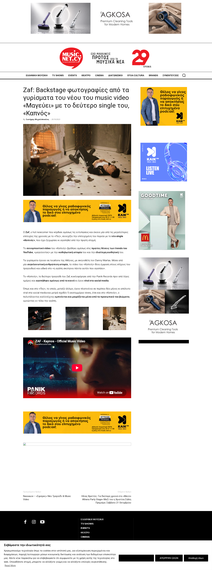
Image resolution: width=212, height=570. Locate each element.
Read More (10, 565)
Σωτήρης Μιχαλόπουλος (37, 119)
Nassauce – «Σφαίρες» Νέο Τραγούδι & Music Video (47, 498)
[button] (184, 75)
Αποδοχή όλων (196, 558)
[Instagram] (33, 522)
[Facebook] (25, 522)
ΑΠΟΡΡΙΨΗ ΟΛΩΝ (169, 558)
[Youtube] (42, 522)
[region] (106, 555)
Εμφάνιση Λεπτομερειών (136, 558)
